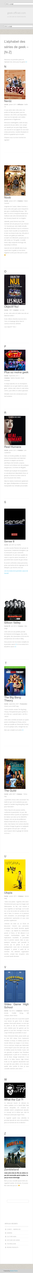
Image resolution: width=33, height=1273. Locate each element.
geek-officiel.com (16, 13)
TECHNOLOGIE (11, 1244)
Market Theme (14, 1271)
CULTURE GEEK (11, 1236)
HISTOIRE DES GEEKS (13, 1240)
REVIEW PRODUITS (12, 1247)
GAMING (9, 1233)
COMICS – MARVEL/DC (14, 1229)
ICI (26, 62)
